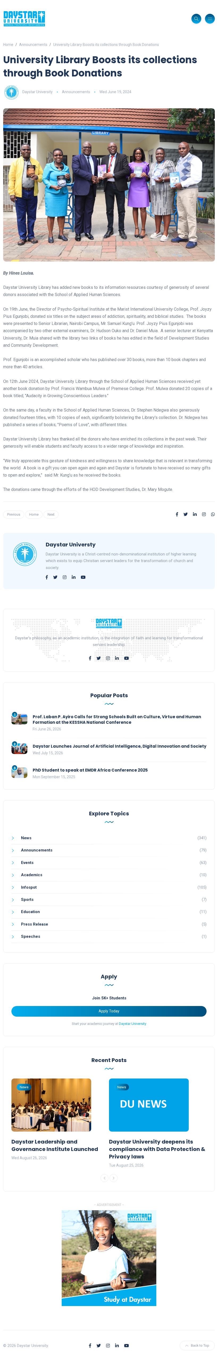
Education (30, 911)
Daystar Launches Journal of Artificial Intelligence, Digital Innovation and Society (119, 746)
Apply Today (109, 1011)
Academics (31, 874)
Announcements (33, 44)
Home (8, 44)
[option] (60, 1119)
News (26, 838)
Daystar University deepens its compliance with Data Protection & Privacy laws (157, 1149)
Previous (13, 514)
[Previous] (104, 1178)
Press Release (34, 924)
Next (51, 514)
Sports (27, 899)
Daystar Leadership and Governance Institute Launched (54, 1145)
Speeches (30, 936)
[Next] (114, 1178)
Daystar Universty (71, 544)
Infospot (29, 887)
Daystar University (37, 92)
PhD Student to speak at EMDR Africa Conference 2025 (90, 770)
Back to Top (200, 1345)
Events (27, 862)
